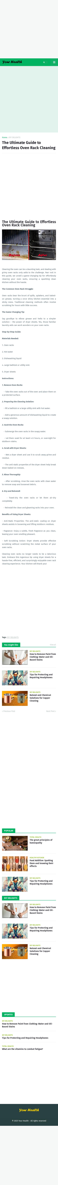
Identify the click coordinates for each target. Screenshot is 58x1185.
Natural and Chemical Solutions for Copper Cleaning (40, 698)
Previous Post (9, 711)
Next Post (50, 711)
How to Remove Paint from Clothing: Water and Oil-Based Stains (43, 657)
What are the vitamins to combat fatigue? (22, 1049)
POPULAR (8, 830)
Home (4, 137)
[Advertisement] (29, 29)
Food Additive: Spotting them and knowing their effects (41, 863)
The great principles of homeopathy (41, 841)
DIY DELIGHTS (14, 137)
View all (53, 645)
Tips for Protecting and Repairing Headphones (41, 676)
